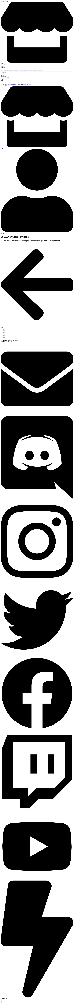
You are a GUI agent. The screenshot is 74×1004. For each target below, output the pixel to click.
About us (3, 67)
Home (2, 64)
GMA (2, 84)
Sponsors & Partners (5, 85)
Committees (31, 70)
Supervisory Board (21, 70)
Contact (2, 75)
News (5, 64)
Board (2, 70)
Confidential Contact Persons (10, 70)
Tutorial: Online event (26, 84)
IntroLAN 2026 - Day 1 (15, 84)
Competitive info (4, 78)
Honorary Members (38, 70)
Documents (3, 72)
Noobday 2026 (6, 84)
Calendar (3, 81)
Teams (9, 78)
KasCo (26, 70)
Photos (2, 79)
